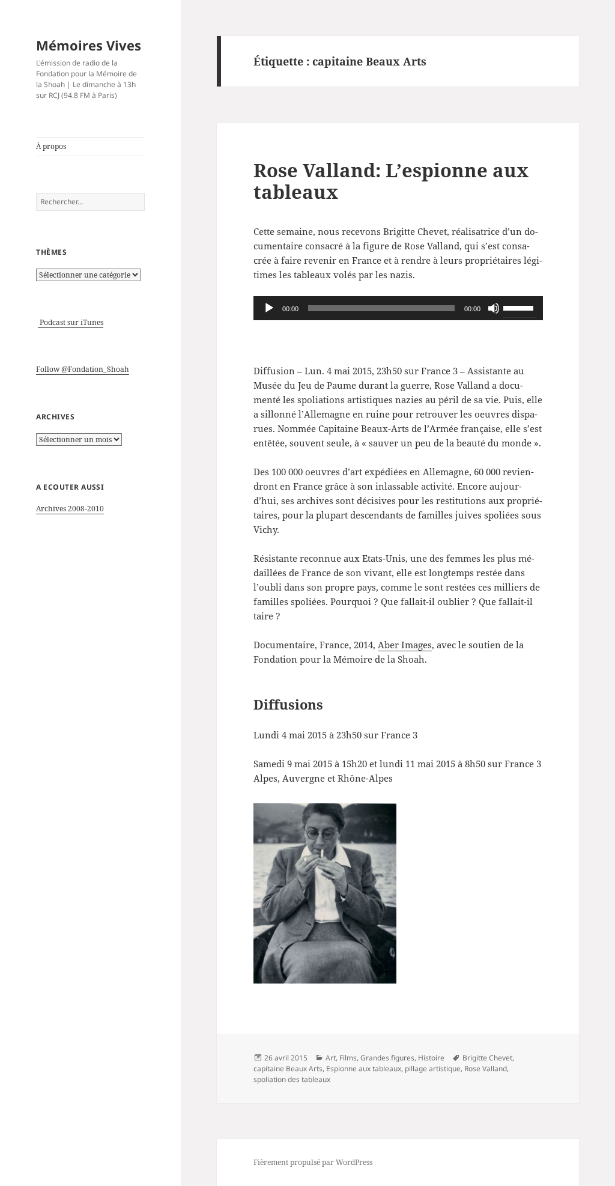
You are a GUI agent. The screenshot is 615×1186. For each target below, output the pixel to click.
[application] (398, 308)
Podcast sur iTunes (70, 322)
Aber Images (405, 645)
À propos (51, 146)
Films (348, 1058)
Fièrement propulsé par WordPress (312, 1162)
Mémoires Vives (88, 45)
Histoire (431, 1058)
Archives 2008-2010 (70, 508)
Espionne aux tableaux (363, 1068)
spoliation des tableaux (291, 1079)
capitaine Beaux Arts (288, 1068)
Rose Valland (485, 1068)
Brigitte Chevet (487, 1058)
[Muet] (494, 308)
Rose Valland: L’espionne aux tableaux (391, 180)
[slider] (520, 307)
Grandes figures (387, 1058)
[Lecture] (269, 308)
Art (331, 1058)
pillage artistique (433, 1068)
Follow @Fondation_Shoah (82, 369)
